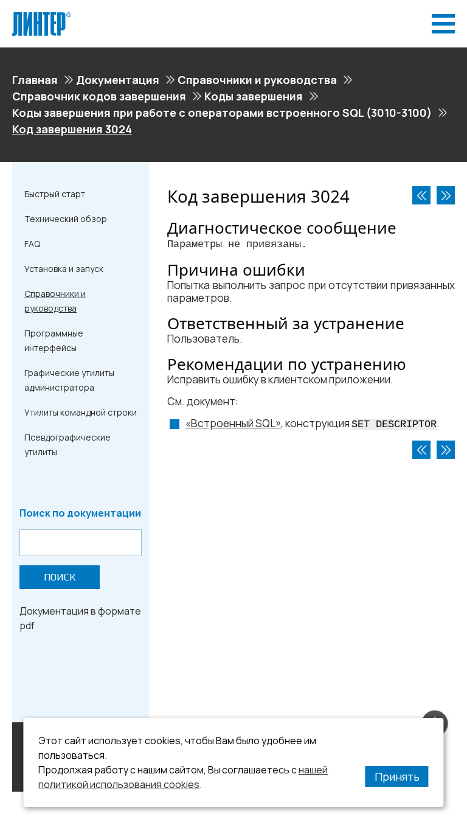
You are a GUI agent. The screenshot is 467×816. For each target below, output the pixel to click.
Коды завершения (253, 96)
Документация (117, 79)
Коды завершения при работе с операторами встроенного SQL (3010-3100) (222, 112)
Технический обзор (65, 219)
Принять (397, 776)
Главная (35, 79)
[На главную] (41, 17)
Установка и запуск (63, 268)
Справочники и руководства (257, 79)
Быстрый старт (54, 194)
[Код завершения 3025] (446, 195)
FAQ (32, 243)
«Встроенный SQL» (233, 423)
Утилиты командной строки (80, 412)
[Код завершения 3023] (421, 195)
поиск (59, 577)
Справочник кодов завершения (99, 96)
